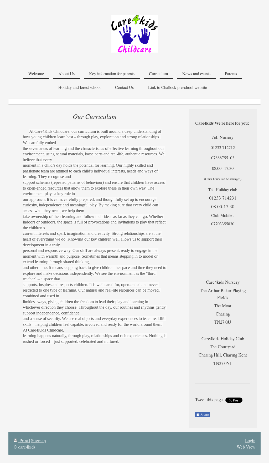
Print (23, 440)
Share (204, 415)
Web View (246, 447)
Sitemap (38, 440)
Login (250, 440)
